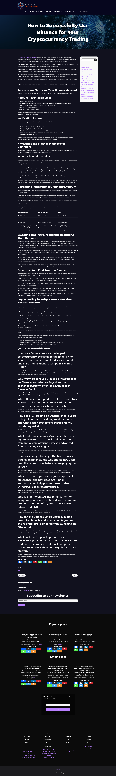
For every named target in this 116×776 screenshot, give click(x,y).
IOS (68, 739)
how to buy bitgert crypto (28, 752)
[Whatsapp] (40, 562)
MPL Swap (27, 736)
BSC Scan (27, 743)
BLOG (32, 11)
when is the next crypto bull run (69, 751)
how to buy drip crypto (28, 755)
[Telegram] (45, 562)
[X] (25, 562)
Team (47, 743)
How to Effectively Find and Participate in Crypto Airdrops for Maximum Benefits (88, 83)
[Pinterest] (35, 562)
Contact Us (87, 11)
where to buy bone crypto (90, 747)
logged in (26, 591)
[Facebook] (20, 562)
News (19, 570)
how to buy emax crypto (28, 757)
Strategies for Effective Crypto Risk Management (88, 89)
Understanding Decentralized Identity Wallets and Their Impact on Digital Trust (87, 76)
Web (68, 745)
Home (26, 11)
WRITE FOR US (77, 11)
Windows (68, 743)
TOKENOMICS (58, 11)
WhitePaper (47, 739)
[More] (50, 562)
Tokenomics (27, 745)
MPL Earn (27, 739)
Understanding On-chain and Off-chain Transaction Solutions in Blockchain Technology (87, 95)
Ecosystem (48, 746)
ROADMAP (49, 11)
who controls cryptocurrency (90, 751)
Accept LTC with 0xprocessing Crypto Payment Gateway (86, 69)
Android (68, 736)
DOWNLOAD (67, 11)
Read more (39, 644)
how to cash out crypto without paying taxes (49, 750)
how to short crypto (49, 757)
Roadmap (47, 736)
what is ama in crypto (70, 748)
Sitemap (58, 769)
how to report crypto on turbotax (49, 754)
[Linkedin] (30, 562)
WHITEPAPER (40, 11)
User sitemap (27, 748)
